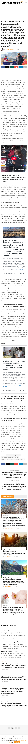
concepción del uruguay (7, 457)
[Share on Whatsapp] (12, 67)
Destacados (4, 674)
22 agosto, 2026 (18, 528)
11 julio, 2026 (15, 556)
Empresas (5, 548)
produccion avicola (19, 459)
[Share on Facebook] (3, 67)
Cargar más (14, 619)
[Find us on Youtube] (16, 728)
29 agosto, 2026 (5, 669)
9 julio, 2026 (16, 586)
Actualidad (11, 18)
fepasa (16, 457)
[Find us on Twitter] (12, 728)
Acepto (17, 742)
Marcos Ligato (5, 459)
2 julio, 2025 (19, 49)
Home (2, 18)
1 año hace (17, 630)
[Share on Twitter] (7, 67)
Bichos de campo (10, 49)
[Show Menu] (26, 3)
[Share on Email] (16, 67)
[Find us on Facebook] (9, 728)
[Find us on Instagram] (19, 728)
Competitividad (17, 455)
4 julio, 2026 (16, 615)
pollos (12, 459)
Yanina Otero (8, 556)
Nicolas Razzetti (9, 586)
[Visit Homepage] (12, 2)
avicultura (9, 455)
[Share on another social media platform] (25, 67)
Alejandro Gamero (9, 528)
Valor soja (4, 661)
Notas (6, 18)
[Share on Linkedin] (20, 67)
